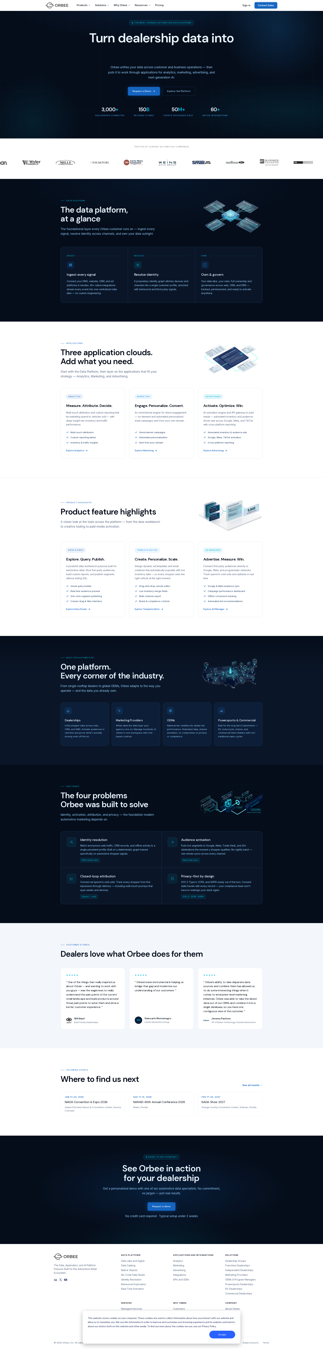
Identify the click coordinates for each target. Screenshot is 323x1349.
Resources (141, 5)
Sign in (246, 5)
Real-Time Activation (132, 1288)
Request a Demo (142, 91)
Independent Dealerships (239, 1270)
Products (82, 5)
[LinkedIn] (55, 1279)
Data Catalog (128, 1265)
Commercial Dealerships (238, 1293)
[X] (60, 1279)
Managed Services (131, 1308)
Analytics (178, 1260)
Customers (179, 1308)
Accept (222, 1334)
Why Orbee (120, 5)
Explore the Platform (178, 91)
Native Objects (129, 1270)
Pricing (159, 5)
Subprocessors (251, 1342)
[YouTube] (65, 1279)
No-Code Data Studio (133, 1274)
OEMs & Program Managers (240, 1279)
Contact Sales (266, 5)
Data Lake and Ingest (133, 1260)
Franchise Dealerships (237, 1265)
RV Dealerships (233, 1288)
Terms (266, 1342)
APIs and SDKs (181, 1279)
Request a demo (161, 1206)
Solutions (100, 5)
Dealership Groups (235, 1260)
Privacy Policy (209, 1326)
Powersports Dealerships (239, 1284)
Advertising (179, 1270)
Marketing (178, 1265)
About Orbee (232, 1308)
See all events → (252, 1085)
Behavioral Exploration (133, 1284)
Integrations (179, 1274)
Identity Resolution (131, 1279)
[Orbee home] (57, 5)
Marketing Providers (236, 1274)
